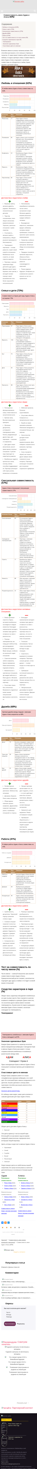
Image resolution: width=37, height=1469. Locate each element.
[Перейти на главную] (18, 2)
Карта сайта (4, 1462)
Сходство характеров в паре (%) (11, 39)
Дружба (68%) (6, 33)
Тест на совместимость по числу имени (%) (15, 37)
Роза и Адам (9, 1183)
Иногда (8, 1315)
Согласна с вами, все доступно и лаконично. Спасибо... (17, 1287)
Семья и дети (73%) (8, 29)
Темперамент (7, 41)
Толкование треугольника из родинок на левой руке (18, 1373)
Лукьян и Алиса (27, 1185)
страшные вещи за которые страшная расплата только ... (18, 1292)
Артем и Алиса (27, 1183)
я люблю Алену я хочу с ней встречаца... (13, 1281)
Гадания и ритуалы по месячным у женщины (17, 1353)
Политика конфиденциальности (10, 1464)
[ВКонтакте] (2, 1223)
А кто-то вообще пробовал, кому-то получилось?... (16, 1298)
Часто (8, 1312)
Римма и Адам (10, 1188)
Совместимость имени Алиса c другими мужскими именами (26, 1213)
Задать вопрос (19, 1252)
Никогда (9, 1317)
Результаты (21, 1324)
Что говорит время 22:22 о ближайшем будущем (17, 1363)
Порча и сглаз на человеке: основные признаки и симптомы (17, 1394)
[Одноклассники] (5, 1223)
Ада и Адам (9, 1204)
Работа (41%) (6, 35)
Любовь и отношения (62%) (10, 27)
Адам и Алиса (27, 1196)
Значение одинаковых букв (11, 43)
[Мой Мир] (8, 1223)
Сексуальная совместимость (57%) (12, 31)
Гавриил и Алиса (28, 1188)
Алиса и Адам (10, 1196)
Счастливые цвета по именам (11, 46)
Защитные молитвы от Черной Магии (17, 1384)
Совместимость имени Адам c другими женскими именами (9, 1211)
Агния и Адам (10, 1185)
